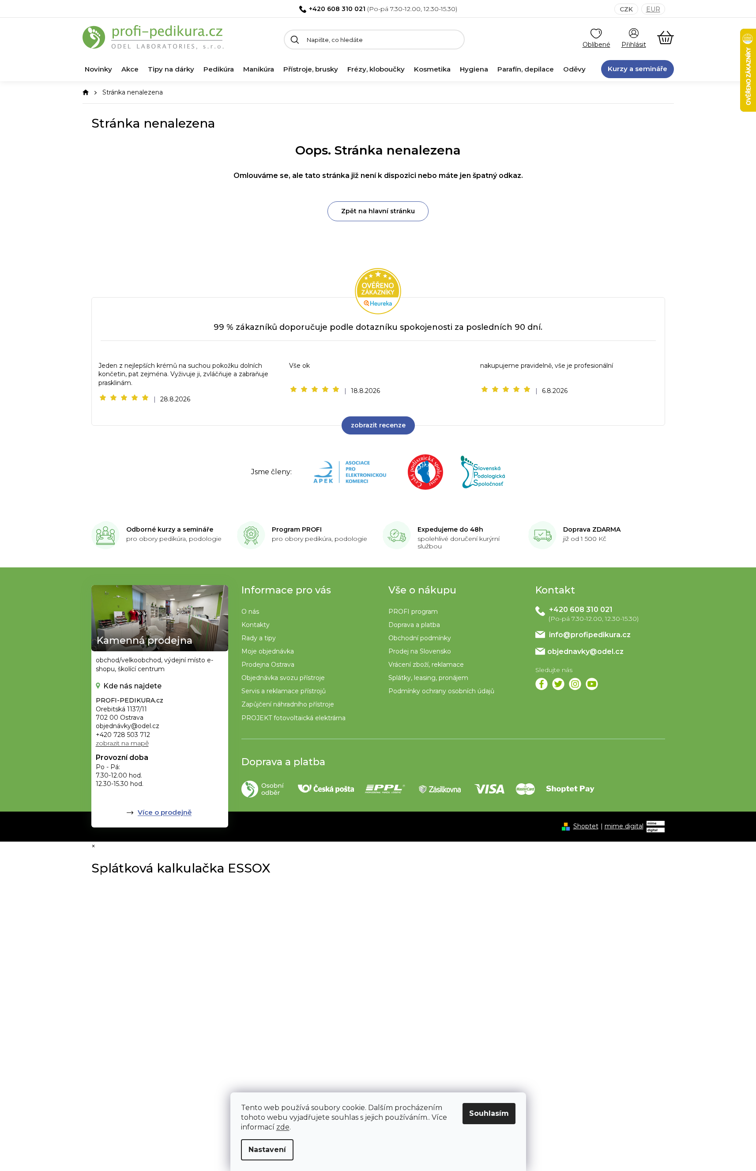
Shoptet (585, 826)
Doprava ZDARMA (592, 529)
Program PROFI (297, 529)
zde (283, 1127)
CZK (626, 9)
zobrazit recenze (378, 425)
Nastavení (267, 1149)
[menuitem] (98, 69)
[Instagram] (575, 684)
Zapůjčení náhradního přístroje (287, 704)
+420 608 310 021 (337, 9)
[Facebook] (541, 684)
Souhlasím (489, 1113)
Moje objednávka (267, 651)
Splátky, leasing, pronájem (428, 678)
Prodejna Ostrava (267, 665)
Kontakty (255, 625)
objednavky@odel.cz (585, 651)
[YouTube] (592, 684)
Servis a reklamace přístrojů (283, 691)
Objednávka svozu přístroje (283, 678)
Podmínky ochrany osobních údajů (441, 691)
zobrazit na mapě (122, 743)
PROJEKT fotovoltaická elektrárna (293, 718)
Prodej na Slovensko (419, 651)
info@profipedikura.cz (590, 635)
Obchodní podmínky (419, 638)
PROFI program (413, 612)
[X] (558, 684)
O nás (250, 612)
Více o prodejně (165, 812)
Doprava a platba (414, 625)
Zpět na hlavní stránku (378, 211)
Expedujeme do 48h (450, 529)
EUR (653, 9)
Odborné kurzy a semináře (169, 529)
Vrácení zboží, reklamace (426, 665)
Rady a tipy (258, 638)
